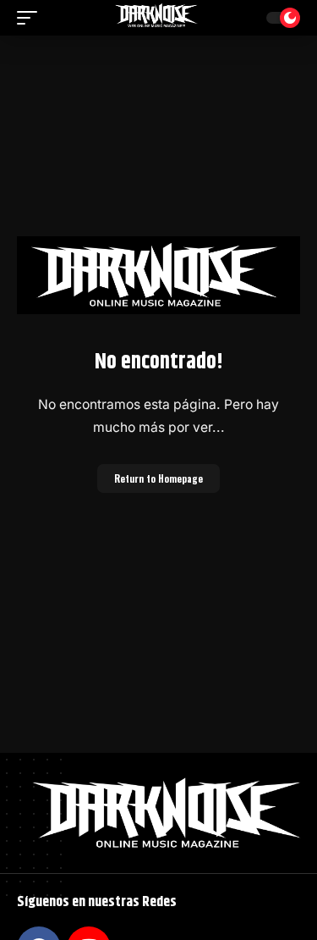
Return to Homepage (158, 478)
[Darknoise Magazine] (159, 18)
